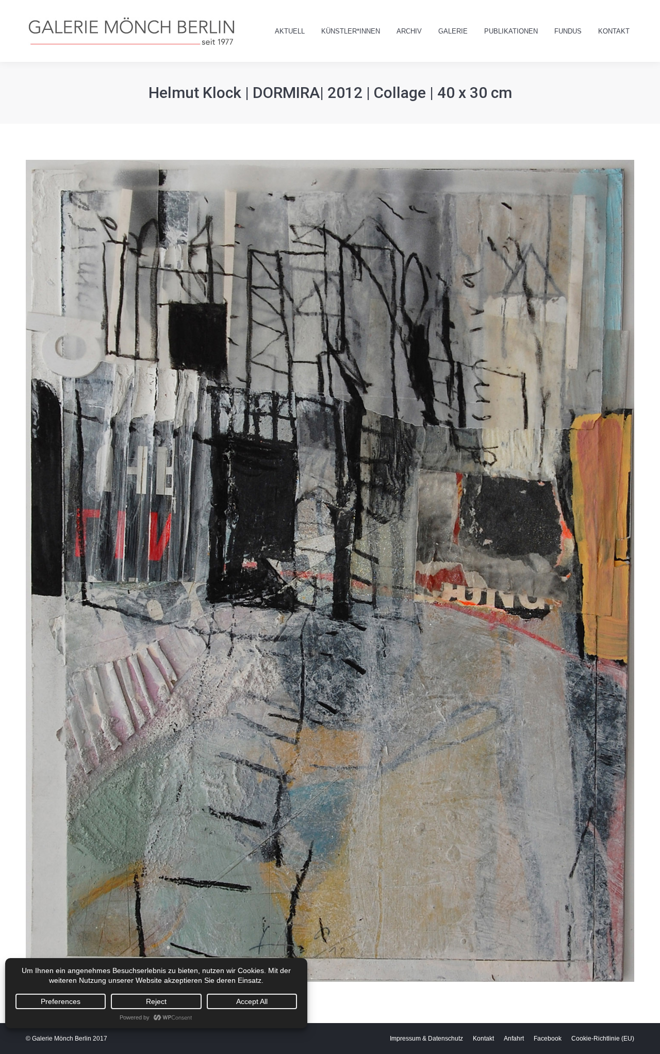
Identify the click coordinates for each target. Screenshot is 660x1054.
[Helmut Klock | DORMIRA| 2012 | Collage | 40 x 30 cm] (330, 571)
